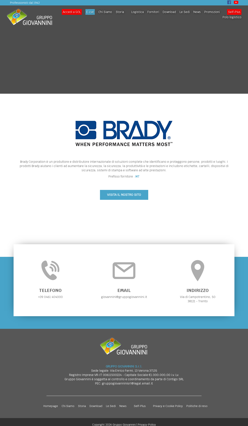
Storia (120, 12)
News (197, 12)
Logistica (137, 12)
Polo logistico (232, 17)
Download (169, 12)
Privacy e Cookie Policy (168, 406)
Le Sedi (185, 12)
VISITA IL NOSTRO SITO (124, 195)
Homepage (50, 406)
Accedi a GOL (72, 12)
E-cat (90, 12)
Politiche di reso (197, 406)
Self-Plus (234, 12)
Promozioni (212, 12)
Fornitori (153, 12)
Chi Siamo (105, 12)
